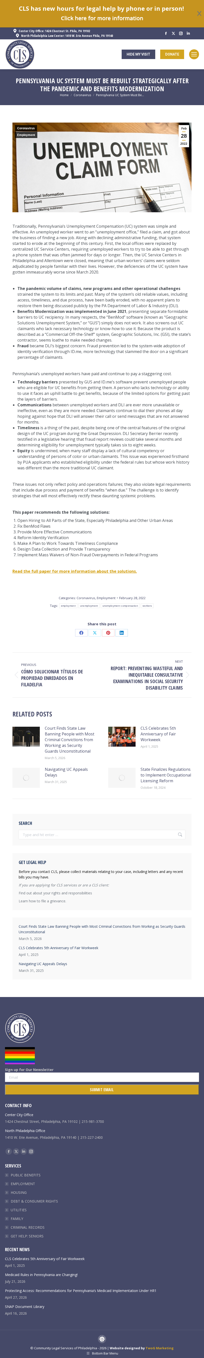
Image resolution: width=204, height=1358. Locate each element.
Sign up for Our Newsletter (29, 1069)
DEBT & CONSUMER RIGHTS (34, 1201)
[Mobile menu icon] (194, 54)
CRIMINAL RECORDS (28, 1227)
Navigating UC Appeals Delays (66, 772)
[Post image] (26, 737)
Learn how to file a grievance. (42, 901)
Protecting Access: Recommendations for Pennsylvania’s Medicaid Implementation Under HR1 (80, 1290)
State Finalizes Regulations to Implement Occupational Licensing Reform (166, 775)
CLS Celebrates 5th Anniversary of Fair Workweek (158, 733)
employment (68, 605)
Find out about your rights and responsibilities (55, 893)
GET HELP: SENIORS (27, 1236)
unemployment (89, 605)
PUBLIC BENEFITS (26, 1175)
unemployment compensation (120, 605)
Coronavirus (26, 128)
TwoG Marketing (160, 1348)
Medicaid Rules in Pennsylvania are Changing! (41, 1274)
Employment (26, 135)
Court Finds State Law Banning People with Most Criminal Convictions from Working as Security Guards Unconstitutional (69, 739)
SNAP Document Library (24, 1306)
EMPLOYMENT (23, 1183)
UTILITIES (19, 1210)
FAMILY (17, 1218)
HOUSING (19, 1192)
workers (147, 605)
